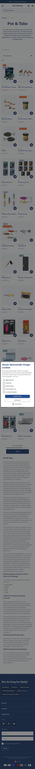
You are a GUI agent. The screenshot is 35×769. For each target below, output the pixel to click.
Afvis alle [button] (17, 400)
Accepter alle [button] (17, 396)
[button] (17, 404)
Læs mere (15, 376)
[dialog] (17, 384)
